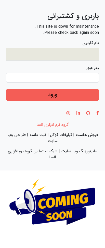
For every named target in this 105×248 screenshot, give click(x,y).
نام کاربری (91, 43)
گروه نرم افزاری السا (52, 124)
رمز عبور (92, 68)
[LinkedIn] (78, 113)
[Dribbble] (68, 113)
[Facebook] (97, 113)
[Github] (88, 113)
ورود (52, 95)
